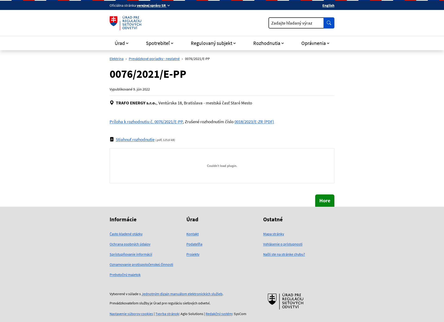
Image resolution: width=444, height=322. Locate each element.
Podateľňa (194, 244)
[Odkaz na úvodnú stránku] (126, 23)
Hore (324, 200)
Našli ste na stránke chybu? (284, 254)
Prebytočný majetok (125, 274)
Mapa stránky (273, 233)
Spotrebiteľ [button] (158, 43)
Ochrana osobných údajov (130, 244)
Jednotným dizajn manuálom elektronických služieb (182, 293)
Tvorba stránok (167, 313)
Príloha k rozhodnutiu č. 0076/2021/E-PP (146, 121)
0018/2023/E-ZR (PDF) (254, 121)
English (328, 5)
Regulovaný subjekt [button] (211, 43)
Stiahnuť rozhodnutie (135, 139)
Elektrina (116, 58)
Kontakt (192, 233)
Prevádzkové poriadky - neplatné (154, 58)
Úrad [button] (120, 43)
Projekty (192, 254)
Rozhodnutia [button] (266, 43)
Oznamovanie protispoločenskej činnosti (141, 264)
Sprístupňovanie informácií (131, 254)
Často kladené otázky (126, 233)
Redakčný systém (219, 313)
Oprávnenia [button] (313, 43)
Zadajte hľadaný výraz (291, 23)
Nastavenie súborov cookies (131, 313)
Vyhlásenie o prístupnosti (282, 244)
